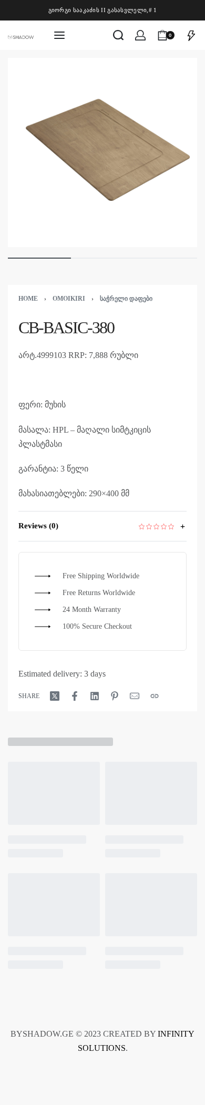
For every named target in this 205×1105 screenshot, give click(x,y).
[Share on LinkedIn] (94, 696)
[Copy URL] (154, 696)
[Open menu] (59, 35)
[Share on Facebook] (74, 696)
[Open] (191, 35)
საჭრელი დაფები (126, 298)
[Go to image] (39, 258)
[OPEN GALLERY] (102, 152)
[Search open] (118, 35)
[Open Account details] (140, 35)
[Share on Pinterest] (114, 696)
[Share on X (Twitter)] (54, 696)
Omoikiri (69, 298)
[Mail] (134, 696)
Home (28, 298)
